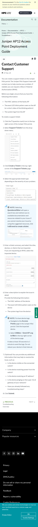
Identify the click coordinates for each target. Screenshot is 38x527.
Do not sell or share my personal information (17, 484)
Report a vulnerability (12, 497)
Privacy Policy (7, 515)
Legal (5, 471)
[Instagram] (13, 454)
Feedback (7, 491)
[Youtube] (23, 454)
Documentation (9, 19)
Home (4, 30)
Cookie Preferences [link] (11, 502)
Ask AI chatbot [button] (24, 2)
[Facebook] (4, 454)
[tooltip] (32, 59)
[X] (9, 454)
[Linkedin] (18, 454)
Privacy (6, 465)
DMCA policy (8, 477)
